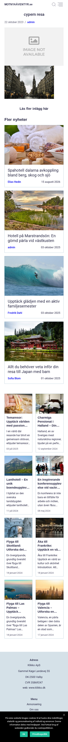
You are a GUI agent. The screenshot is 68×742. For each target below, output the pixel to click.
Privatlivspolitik (39, 734)
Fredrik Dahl (15, 312)
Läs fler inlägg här (34, 108)
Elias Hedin (14, 181)
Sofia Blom (14, 378)
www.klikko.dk (37, 687)
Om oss (34, 709)
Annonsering (34, 704)
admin (31, 22)
